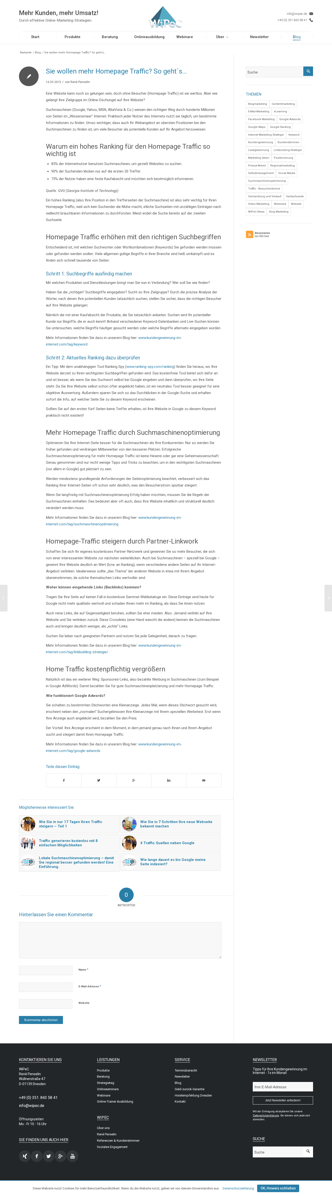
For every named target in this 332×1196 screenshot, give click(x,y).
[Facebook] (37, 1156)
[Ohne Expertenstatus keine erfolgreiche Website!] (4, 598)
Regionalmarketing (282, 165)
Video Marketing (258, 204)
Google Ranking (280, 127)
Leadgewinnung (258, 150)
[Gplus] (60, 1156)
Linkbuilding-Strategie (288, 150)
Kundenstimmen (288, 142)
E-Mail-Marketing (258, 111)
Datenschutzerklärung (238, 1188)
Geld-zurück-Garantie (189, 1089)
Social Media (286, 173)
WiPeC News (256, 211)
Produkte (103, 1070)
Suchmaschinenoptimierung (267, 180)
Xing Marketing (278, 211)
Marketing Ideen (258, 157)
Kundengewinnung (260, 142)
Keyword (293, 134)
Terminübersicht (186, 1070)
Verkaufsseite (295, 196)
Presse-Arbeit (257, 165)
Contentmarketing (283, 104)
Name (83, 969)
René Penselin (80, 82)
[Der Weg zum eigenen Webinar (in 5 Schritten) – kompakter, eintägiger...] (328, 598)
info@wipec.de (297, 14)
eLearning (280, 111)
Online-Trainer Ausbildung (115, 1101)
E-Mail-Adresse (90, 986)
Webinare (280, 204)
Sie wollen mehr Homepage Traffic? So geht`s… (116, 71)
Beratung (103, 1076)
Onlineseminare (108, 1089)
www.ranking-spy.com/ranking (150, 366)
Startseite (26, 52)
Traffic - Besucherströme (264, 188)
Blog (38, 52)
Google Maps (256, 127)
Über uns (103, 1128)
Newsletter (182, 1076)
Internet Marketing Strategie (266, 134)
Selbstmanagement (261, 173)
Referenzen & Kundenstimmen (118, 1140)
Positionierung (283, 157)
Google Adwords (290, 119)
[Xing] (25, 1156)
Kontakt (180, 1101)
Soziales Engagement (112, 1147)
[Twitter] (48, 1156)
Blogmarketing (257, 104)
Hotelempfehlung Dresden (193, 1095)
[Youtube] (72, 1156)
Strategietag (105, 1083)
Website (84, 1003)
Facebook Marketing (261, 119)
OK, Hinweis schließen (278, 1188)
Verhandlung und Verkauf (264, 196)
